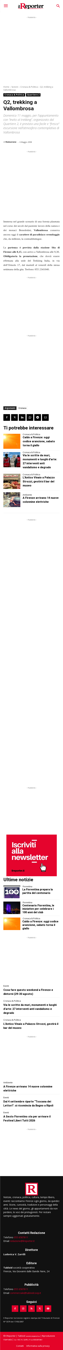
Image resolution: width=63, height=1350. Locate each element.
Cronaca (22, 408)
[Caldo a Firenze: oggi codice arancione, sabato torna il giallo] (11, 441)
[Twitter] (14, 417)
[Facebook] (6, 417)
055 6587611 (21, 1237)
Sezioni (14, 86)
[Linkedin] (22, 417)
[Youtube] (48, 1308)
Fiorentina (27, 886)
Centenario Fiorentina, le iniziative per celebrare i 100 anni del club (38, 909)
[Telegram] (37, 417)
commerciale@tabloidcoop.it (25, 1293)
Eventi (6, 986)
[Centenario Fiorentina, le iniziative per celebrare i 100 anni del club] (11, 908)
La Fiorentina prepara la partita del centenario (37, 891)
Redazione (11, 142)
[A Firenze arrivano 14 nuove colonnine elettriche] (11, 499)
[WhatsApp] (30, 417)
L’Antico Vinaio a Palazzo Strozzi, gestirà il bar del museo (39, 481)
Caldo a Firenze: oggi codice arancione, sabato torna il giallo (39, 441)
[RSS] (31, 1308)
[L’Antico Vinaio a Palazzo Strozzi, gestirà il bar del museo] (11, 481)
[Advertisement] (31, 50)
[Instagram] (23, 1308)
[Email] (45, 417)
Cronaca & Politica (29, 86)
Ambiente (27, 495)
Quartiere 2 (33, 94)
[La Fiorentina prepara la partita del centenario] (11, 892)
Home (6, 86)
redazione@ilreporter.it (22, 1241)
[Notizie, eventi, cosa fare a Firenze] (31, 5)
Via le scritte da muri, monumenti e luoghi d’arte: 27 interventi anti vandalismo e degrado (30, 1008)
